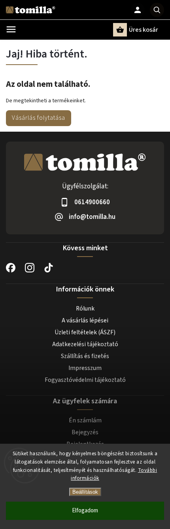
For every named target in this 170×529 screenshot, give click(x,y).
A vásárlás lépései (85, 320)
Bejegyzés (85, 432)
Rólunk (85, 308)
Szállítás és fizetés (85, 356)
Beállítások (85, 492)
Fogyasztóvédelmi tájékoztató (85, 380)
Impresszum (85, 368)
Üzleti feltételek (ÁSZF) (85, 332)
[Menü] (11, 29)
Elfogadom (85, 510)
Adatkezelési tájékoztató (85, 344)
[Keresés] (157, 10)
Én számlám (85, 420)
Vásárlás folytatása (38, 117)
